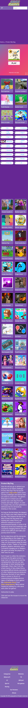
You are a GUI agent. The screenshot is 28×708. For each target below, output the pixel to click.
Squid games (8, 145)
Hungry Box (18, 445)
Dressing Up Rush (7, 430)
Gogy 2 (22, 132)
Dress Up (8, 163)
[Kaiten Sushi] (21, 104)
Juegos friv (23, 141)
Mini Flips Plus (19, 461)
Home (2, 42)
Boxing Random (20, 476)
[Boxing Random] (20, 474)
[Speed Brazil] (20, 303)
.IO (21, 163)
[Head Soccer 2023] (7, 458)
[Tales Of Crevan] (7, 412)
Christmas (9, 150)
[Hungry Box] (20, 443)
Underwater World (10, 582)
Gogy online (13, 493)
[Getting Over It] (7, 334)
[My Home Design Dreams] (20, 427)
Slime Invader (5, 122)
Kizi (7, 128)
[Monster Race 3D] (7, 396)
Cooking (23, 146)
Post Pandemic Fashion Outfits (11, 367)
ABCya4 (21, 680)
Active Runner (6, 305)
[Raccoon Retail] (21, 120)
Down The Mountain (8, 321)
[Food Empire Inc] (20, 349)
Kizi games (21, 683)
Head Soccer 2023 (7, 461)
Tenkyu (4, 290)
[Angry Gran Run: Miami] (7, 271)
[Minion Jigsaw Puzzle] (20, 225)
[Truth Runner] (7, 104)
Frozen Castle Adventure (9, 212)
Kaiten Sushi (19, 107)
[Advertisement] (14, 25)
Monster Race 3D (7, 399)
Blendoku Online (7, 227)
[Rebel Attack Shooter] (20, 287)
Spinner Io (5, 383)
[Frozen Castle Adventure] (7, 209)
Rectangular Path (7, 352)
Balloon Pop (5, 243)
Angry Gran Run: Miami (9, 274)
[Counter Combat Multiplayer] (21, 88)
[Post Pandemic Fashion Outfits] (7, 365)
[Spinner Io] (7, 380)
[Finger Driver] (20, 271)
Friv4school (24, 128)
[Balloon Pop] (7, 240)
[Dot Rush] (20, 334)
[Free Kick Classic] (7, 256)
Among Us (9, 158)
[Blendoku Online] (7, 225)
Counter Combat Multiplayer (21, 91)
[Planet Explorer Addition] (7, 474)
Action (22, 150)
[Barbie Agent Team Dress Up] (20, 209)
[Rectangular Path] (7, 349)
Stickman (9, 154)
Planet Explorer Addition (9, 476)
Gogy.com (23, 137)
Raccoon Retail (20, 122)
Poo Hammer (5, 91)
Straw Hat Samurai (21, 414)
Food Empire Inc (20, 352)
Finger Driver (19, 274)
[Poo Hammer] (7, 88)
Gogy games (8, 132)
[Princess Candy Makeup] (20, 365)
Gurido (4, 445)
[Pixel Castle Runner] (20, 240)
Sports (7, 683)
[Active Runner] (7, 303)
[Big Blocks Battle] (20, 396)
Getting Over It (6, 336)
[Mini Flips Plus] (20, 458)
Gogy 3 (8, 137)
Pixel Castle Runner (21, 243)
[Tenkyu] (7, 287)
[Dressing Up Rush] (7, 427)
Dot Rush (18, 336)
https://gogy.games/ (8, 584)
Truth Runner (5, 107)
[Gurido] (7, 443)
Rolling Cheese (19, 258)
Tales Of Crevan (7, 414)
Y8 (21, 677)
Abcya (14, 693)
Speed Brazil (19, 305)
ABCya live (9, 141)
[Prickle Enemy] (20, 380)
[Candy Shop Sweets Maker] (20, 318)
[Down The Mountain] (7, 318)
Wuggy (22, 154)
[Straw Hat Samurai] (20, 412)
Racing (22, 158)
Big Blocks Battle (20, 399)
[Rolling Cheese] (20, 256)
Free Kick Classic (7, 258)
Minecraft (7, 677)
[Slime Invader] (7, 120)
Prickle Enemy (19, 383)
